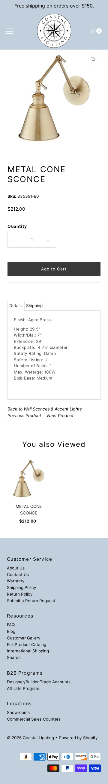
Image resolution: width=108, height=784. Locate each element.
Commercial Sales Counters (34, 719)
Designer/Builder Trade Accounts (38, 681)
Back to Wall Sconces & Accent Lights (45, 408)
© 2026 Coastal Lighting (30, 737)
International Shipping (28, 650)
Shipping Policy (21, 587)
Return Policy (20, 594)
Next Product (60, 415)
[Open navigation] (10, 31)
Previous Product (24, 415)
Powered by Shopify (78, 737)
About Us (16, 568)
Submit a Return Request (31, 600)
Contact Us (18, 574)
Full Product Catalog (26, 644)
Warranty (16, 580)
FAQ (11, 624)
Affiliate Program (23, 688)
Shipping (34, 305)
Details (15, 305)
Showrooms (18, 712)
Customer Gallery (23, 638)
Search (14, 657)
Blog (11, 631)
